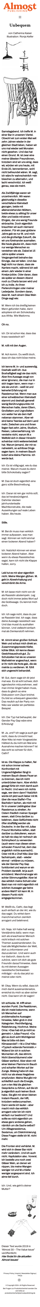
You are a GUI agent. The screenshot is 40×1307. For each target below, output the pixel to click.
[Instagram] (19, 1280)
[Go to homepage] (20, 7)
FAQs (20, 1276)
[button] (20, 17)
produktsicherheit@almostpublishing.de (20, 1293)
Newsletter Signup (29, 1273)
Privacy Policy (9, 1273)
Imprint (18, 1273)
